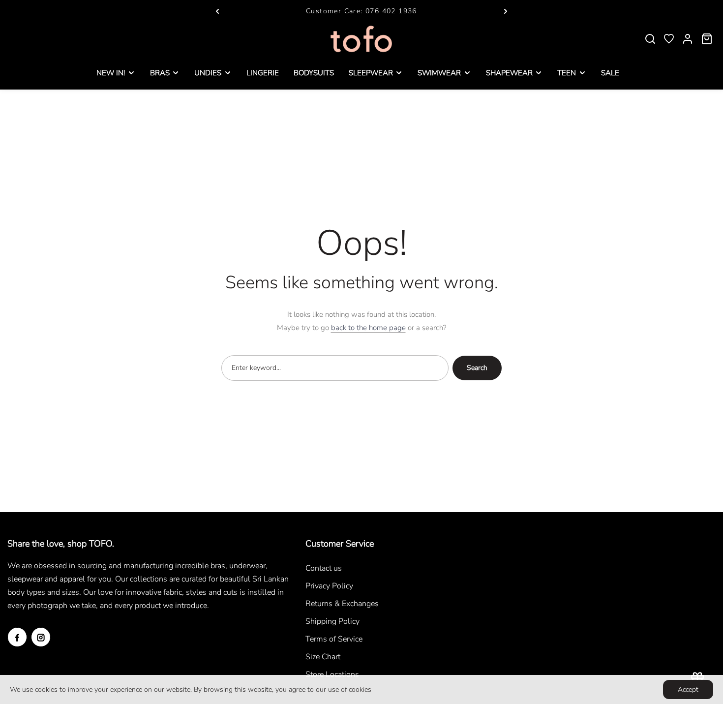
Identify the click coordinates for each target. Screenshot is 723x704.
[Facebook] (17, 637)
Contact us (323, 568)
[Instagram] (41, 637)
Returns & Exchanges (342, 603)
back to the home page (368, 328)
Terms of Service (333, 639)
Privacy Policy (329, 586)
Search (477, 367)
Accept (688, 689)
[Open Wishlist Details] (669, 39)
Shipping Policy (332, 621)
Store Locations (332, 674)
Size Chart (322, 656)
